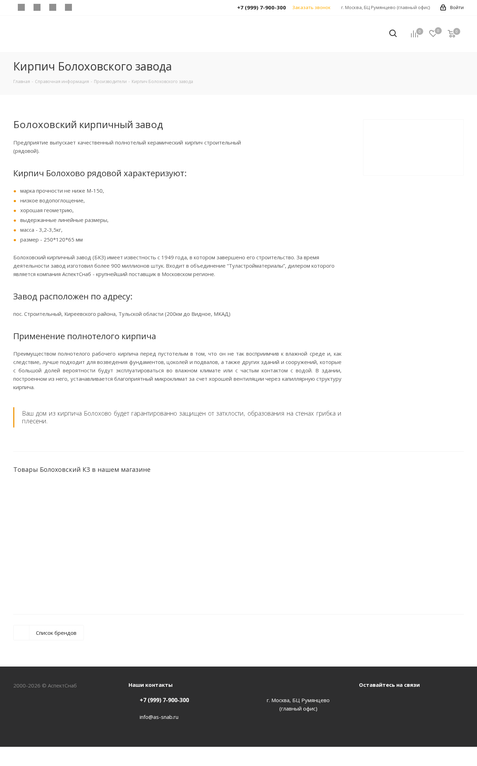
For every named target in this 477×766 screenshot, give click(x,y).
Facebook (366, 701)
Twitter (383, 701)
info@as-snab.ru (159, 716)
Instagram (401, 701)
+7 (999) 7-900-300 (164, 700)
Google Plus (418, 701)
